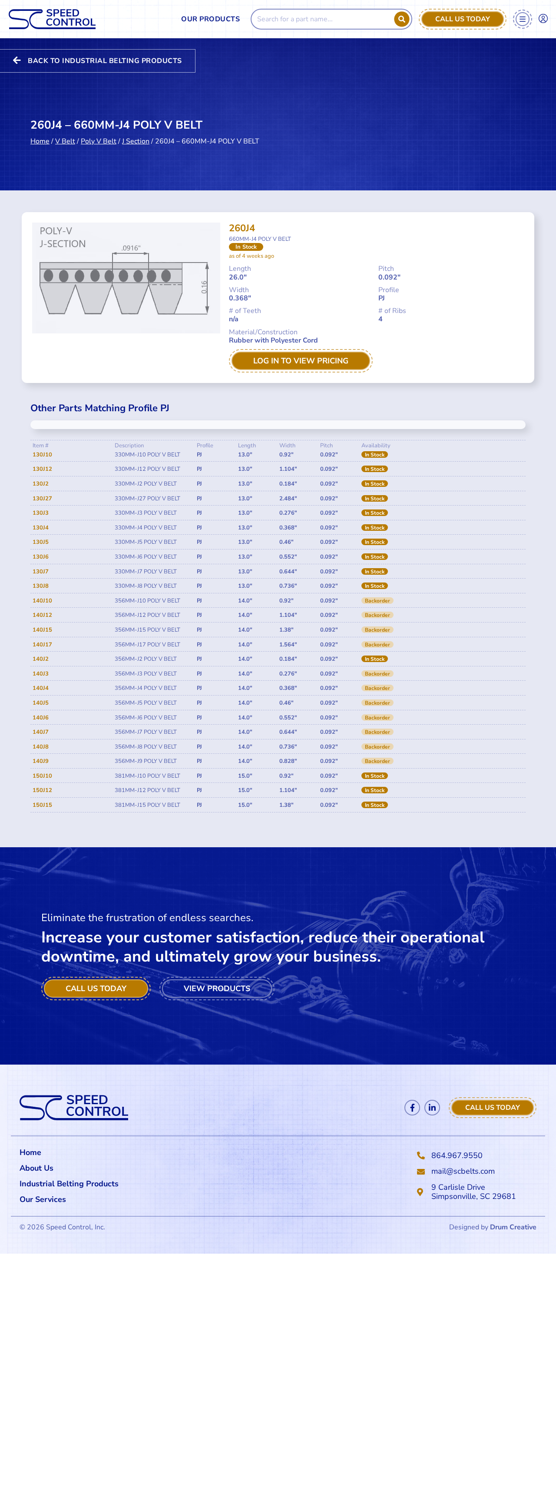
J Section (135, 141)
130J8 (41, 586)
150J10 (42, 776)
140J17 (42, 645)
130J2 (41, 484)
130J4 (41, 528)
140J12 (42, 615)
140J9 (41, 761)
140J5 (41, 703)
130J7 (41, 572)
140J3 (41, 674)
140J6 (41, 718)
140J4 (41, 688)
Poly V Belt (98, 141)
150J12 (42, 790)
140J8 (41, 747)
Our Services (43, 1199)
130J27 (42, 499)
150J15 (42, 805)
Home (40, 141)
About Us (36, 1168)
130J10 (42, 455)
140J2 (41, 659)
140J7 (41, 732)
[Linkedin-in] (432, 1107)
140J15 (42, 630)
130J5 (41, 542)
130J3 (41, 513)
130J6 (41, 557)
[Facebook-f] (412, 1107)
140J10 (42, 601)
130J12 (42, 469)
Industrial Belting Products (69, 1183)
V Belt (65, 141)
